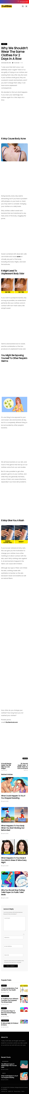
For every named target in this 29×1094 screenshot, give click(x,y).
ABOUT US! (10, 1091)
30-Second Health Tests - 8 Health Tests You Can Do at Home (22, 767)
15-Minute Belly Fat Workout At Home (9, 1024)
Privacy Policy (17, 1091)
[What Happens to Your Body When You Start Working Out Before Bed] (14, 815)
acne (19, 256)
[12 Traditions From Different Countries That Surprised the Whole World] (24, 999)
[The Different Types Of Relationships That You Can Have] (24, 1064)
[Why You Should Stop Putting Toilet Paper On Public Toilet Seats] (14, 879)
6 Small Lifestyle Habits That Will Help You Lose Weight (6, 767)
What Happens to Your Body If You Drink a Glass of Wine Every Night (14, 860)
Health (4, 44)
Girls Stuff (5, 1020)
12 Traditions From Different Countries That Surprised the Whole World (9, 1000)
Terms (22, 1091)
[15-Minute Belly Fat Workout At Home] (24, 1022)
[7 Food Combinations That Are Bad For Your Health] (24, 988)
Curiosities (5, 996)
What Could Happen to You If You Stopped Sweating (13, 797)
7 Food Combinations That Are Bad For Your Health (9, 989)
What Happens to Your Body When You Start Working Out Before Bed (12, 827)
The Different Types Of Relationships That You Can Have (9, 1065)
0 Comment (16, 62)
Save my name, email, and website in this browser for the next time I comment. (14, 961)
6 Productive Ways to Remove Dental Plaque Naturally (8, 1012)
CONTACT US (4, 1091)
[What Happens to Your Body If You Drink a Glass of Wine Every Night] (14, 847)
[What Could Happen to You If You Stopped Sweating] (14, 785)
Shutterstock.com (12, 722)
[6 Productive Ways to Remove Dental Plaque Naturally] (24, 1009)
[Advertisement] (14, 23)
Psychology (5, 1061)
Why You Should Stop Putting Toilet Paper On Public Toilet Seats (13, 892)
